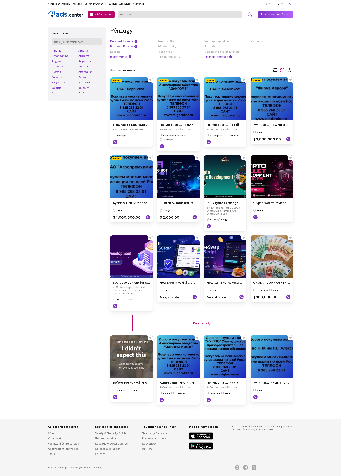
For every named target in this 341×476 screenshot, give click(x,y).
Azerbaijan (85, 72)
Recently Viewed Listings (111, 443)
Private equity (166, 46)
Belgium (83, 88)
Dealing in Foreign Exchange (223, 51)
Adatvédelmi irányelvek (63, 448)
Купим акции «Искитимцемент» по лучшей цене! (196, 383)
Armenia (57, 66)
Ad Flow (147, 448)
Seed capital (166, 41)
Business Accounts (119, 3)
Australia (84, 66)
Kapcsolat (54, 438)
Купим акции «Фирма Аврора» (276, 125)
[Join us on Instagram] (237, 467)
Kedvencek (139, 3)
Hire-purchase (167, 56)
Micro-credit (165, 51)
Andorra (83, 56)
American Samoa (63, 56)
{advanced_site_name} (90, 467)
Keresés (77, 3)
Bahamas (58, 77)
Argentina (85, 61)
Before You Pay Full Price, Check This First (143, 383)
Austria (56, 72)
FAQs (51, 454)
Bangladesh (59, 82)
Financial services (216, 56)
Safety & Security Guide (110, 433)
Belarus (56, 88)
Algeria (83, 50)
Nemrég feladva (105, 438)
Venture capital (214, 41)
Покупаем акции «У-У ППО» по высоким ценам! (242, 383)
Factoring (210, 46)
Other (255, 41)
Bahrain (83, 77)
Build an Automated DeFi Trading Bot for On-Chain (197, 203)
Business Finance (121, 46)
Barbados (84, 82)
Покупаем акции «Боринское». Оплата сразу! (147, 125)
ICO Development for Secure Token (139, 283)
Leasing (115, 51)
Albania (56, 50)
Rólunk (52, 433)
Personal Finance (121, 41)
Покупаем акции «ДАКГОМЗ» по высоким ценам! (196, 125)
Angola (56, 61)
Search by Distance (95, 3)
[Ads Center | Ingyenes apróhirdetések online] (65, 16)
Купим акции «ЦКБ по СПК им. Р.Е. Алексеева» (288, 383)
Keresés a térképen (59, 3)
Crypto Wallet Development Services (280, 203)
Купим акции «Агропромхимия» (136, 203)
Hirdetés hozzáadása (277, 14)
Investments (118, 56)
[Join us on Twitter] (254, 467)
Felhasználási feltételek (63, 443)
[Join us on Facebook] (245, 467)
